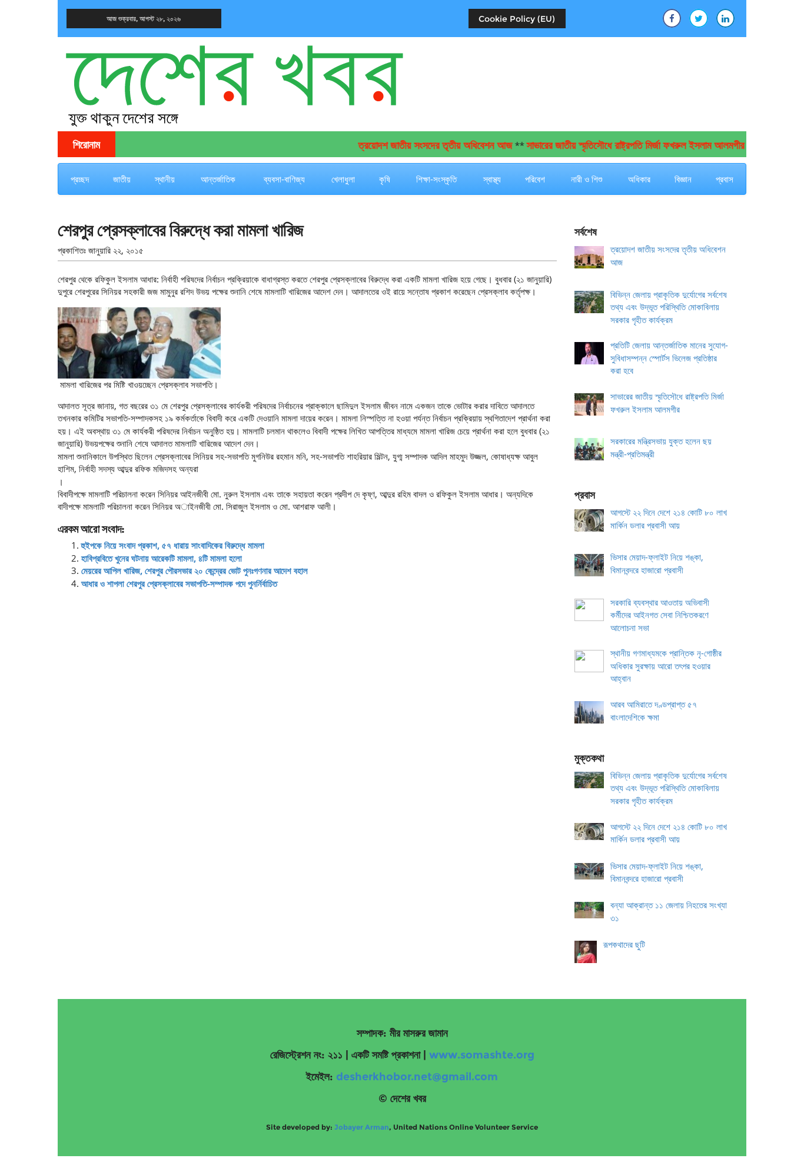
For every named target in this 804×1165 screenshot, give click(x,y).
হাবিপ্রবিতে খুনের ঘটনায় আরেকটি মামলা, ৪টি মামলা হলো (161, 558)
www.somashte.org (481, 1054)
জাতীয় (122, 179)
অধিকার (639, 179)
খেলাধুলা (343, 179)
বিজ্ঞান (683, 179)
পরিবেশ (535, 179)
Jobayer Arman (361, 1127)
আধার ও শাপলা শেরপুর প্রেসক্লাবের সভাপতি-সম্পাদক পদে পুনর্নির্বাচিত (179, 583)
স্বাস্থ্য (492, 179)
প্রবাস (724, 179)
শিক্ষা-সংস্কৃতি (436, 179)
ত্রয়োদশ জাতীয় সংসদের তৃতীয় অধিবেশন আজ (418, 145)
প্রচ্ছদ (80, 179)
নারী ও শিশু (586, 179)
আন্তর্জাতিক (218, 179)
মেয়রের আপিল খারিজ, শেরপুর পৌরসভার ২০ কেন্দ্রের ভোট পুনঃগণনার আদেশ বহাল (194, 570)
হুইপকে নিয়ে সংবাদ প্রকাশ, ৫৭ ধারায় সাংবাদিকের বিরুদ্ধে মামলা (172, 545)
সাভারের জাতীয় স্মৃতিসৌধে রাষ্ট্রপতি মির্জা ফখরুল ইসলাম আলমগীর (618, 145)
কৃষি (384, 179)
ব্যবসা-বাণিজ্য (284, 179)
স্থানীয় (165, 179)
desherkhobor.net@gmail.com (417, 1076)
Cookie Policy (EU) (517, 19)
